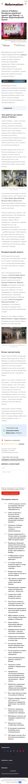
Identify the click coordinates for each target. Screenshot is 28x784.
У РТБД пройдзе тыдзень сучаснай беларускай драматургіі (16, 557)
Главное (6, 36)
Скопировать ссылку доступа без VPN (13, 459)
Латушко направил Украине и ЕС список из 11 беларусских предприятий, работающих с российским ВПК (17, 702)
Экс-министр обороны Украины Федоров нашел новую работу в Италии (16, 645)
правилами (13, 770)
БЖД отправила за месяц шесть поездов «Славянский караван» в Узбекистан (17, 617)
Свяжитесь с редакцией (12, 440)
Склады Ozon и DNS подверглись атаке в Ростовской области (14, 596)
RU (25, 1)
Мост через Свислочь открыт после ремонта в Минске (17, 694)
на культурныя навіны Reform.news (12, 430)
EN (26, 1)
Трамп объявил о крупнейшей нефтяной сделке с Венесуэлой (15, 624)
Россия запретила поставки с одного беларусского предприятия (17, 652)
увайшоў (23, 54)
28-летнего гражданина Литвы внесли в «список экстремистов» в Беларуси (16, 710)
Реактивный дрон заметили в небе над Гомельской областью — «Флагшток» (17, 589)
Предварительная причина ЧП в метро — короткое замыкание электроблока (16, 631)
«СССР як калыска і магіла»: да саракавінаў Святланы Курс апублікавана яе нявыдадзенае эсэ (17, 506)
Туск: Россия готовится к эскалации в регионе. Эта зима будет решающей (16, 603)
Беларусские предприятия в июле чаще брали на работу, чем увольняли (17, 610)
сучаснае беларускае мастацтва (10, 452)
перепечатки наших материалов (9, 773)
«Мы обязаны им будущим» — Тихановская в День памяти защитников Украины (17, 581)
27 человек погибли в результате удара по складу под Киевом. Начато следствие (17, 565)
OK (20, 782)
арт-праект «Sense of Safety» (9, 448)
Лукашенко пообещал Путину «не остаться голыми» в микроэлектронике (15, 528)
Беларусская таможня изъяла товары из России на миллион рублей (17, 573)
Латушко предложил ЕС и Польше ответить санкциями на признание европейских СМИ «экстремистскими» (17, 536)
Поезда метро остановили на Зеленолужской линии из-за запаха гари (17, 638)
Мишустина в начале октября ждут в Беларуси (16, 724)
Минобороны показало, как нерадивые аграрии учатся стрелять (17, 717)
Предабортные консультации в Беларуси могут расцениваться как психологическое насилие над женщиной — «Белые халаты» (16, 676)
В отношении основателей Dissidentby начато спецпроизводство (16, 730)
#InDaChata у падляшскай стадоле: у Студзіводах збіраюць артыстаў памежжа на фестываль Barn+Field (17, 687)
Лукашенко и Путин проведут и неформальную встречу (16, 666)
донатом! (21, 444)
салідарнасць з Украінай (8, 450)
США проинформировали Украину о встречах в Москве (16, 659)
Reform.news (6, 45)
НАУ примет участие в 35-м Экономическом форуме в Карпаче (17, 737)
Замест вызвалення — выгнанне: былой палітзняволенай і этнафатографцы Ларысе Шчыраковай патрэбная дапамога (16, 517)
